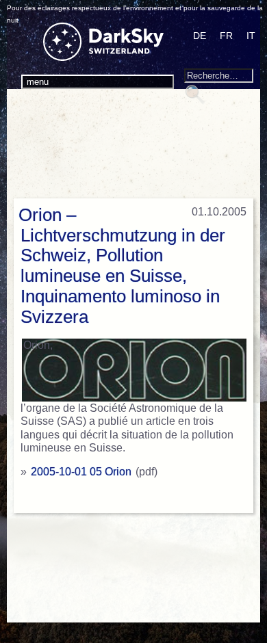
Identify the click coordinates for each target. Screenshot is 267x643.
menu (38, 82)
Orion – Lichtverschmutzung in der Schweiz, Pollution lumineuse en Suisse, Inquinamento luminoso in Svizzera (121, 266)
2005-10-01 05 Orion (81, 471)
